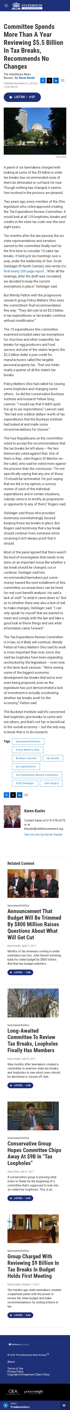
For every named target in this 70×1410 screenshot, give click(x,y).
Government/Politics (28, 741)
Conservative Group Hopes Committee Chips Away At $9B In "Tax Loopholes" (34, 1153)
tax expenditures (26, 766)
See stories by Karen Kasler (43, 834)
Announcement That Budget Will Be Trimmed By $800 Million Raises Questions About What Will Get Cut (34, 924)
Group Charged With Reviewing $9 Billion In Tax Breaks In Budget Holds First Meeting (33, 1266)
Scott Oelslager (25, 783)
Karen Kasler (27, 78)
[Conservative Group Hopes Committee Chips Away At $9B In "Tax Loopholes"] (33, 1116)
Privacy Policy (15, 1371)
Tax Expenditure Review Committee (37, 774)
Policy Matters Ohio (27, 749)
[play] (5, 1405)
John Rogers (51, 783)
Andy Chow (13, 1171)
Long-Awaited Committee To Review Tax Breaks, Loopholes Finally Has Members (32, 1040)
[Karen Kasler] (12, 816)
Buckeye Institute (26, 758)
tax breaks (53, 758)
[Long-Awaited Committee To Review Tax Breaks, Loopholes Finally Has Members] (33, 1003)
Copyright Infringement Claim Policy (28, 1374)
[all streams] (65, 1405)
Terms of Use (15, 1368)
